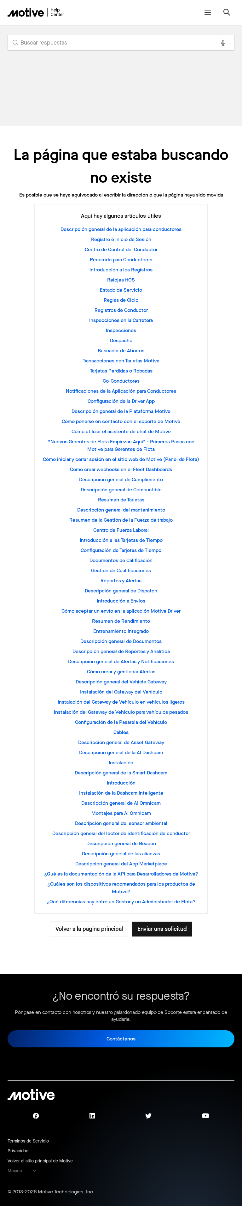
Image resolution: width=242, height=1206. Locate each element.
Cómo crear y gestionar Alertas (121, 671)
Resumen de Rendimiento (121, 621)
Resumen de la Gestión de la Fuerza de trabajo (121, 520)
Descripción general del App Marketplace (121, 863)
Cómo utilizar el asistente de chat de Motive (121, 431)
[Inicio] (36, 12)
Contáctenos (121, 1038)
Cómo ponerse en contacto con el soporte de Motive (121, 421)
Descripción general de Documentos (121, 641)
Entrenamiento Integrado (121, 631)
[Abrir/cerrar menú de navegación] (207, 12)
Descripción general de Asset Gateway (121, 742)
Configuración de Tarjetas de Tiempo (121, 550)
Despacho (121, 340)
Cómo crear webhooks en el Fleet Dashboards (121, 469)
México (15, 1170)
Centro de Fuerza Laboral (121, 530)
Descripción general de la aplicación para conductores (121, 229)
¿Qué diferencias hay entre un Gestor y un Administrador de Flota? (121, 901)
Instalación (121, 762)
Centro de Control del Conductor (121, 249)
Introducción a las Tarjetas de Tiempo (121, 540)
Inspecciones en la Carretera (121, 320)
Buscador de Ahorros (121, 350)
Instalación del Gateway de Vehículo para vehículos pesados (121, 712)
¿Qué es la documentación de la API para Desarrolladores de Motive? (121, 873)
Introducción (121, 782)
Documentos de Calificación (121, 560)
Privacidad (18, 1150)
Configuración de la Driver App (121, 401)
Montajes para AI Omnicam (121, 813)
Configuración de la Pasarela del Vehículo (121, 722)
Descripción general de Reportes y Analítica (121, 651)
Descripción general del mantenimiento (121, 509)
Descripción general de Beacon (121, 843)
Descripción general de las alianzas (121, 853)
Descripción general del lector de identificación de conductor (121, 833)
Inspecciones (121, 330)
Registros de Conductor (121, 310)
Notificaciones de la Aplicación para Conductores (121, 391)
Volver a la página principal (89, 929)
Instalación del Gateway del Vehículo (121, 691)
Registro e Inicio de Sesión (121, 239)
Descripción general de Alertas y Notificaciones (121, 661)
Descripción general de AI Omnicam (121, 803)
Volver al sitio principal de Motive (40, 1161)
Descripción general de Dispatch (121, 590)
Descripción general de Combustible (121, 489)
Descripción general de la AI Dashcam (121, 752)
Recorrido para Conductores (121, 259)
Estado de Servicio (121, 290)
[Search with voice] (223, 42)
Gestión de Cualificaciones (121, 570)
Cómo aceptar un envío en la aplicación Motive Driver (121, 611)
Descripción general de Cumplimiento (121, 479)
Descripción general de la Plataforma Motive (121, 411)
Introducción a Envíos (121, 600)
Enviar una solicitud (162, 929)
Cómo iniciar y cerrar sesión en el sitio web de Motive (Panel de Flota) (121, 459)
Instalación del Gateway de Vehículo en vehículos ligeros (121, 702)
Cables (121, 732)
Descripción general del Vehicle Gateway (121, 681)
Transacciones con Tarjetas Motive (121, 360)
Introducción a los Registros (121, 269)
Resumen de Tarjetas (121, 499)
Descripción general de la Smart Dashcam (121, 772)
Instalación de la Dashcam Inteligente (121, 793)
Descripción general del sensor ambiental (121, 823)
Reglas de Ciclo (121, 300)
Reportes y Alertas (121, 580)
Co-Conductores (121, 381)
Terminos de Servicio (28, 1141)
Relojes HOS (121, 279)
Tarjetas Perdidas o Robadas (121, 370)
